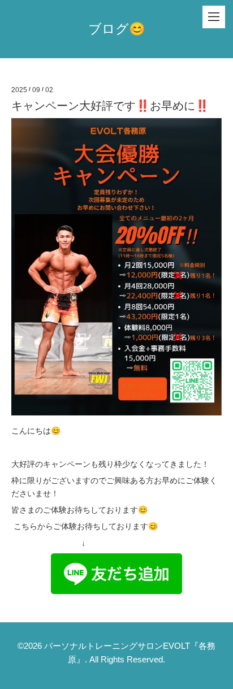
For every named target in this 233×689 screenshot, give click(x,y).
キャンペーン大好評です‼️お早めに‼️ (110, 105)
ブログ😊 (116, 28)
